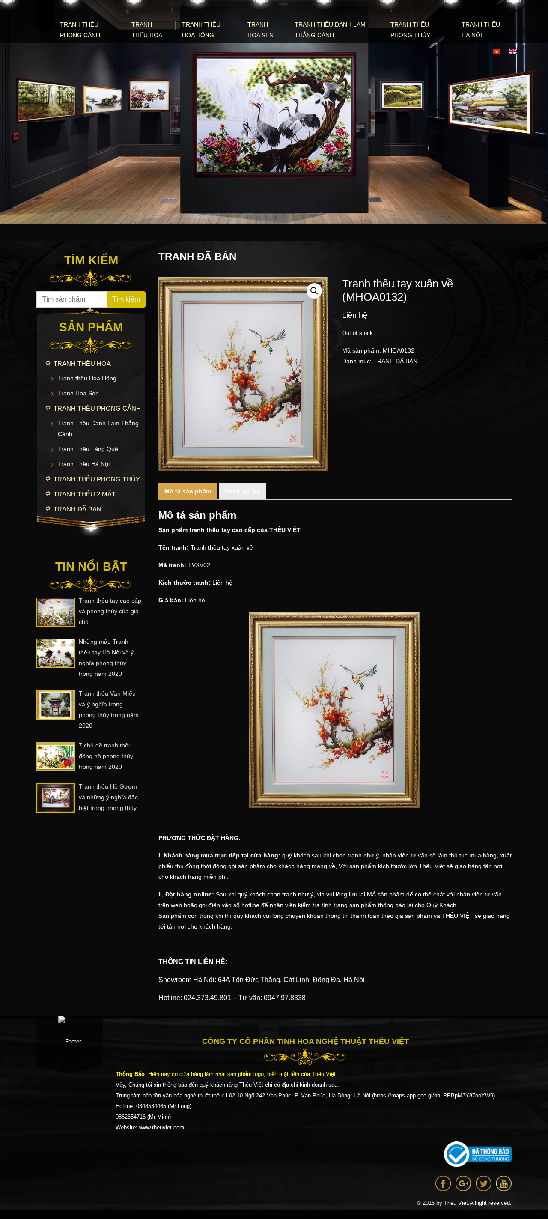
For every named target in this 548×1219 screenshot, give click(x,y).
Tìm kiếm (126, 299)
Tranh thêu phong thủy (410, 30)
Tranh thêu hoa (146, 30)
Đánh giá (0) (242, 491)
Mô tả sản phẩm (187, 491)
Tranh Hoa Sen (260, 30)
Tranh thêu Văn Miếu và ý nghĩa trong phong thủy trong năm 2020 (109, 709)
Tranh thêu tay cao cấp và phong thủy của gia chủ (110, 611)
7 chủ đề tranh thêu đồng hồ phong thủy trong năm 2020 (106, 756)
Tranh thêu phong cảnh (80, 30)
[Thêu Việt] (45, 16)
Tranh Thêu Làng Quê (88, 448)
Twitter (483, 1183)
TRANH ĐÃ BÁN (77, 509)
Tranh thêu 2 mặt (85, 494)
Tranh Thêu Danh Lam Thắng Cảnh (330, 30)
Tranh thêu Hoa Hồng (201, 30)
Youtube (504, 1183)
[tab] (187, 491)
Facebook (443, 1183)
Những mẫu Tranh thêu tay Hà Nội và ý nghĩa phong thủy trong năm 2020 (106, 657)
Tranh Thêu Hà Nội (481, 30)
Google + (463, 1183)
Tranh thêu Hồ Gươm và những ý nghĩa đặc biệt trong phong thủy (108, 797)
